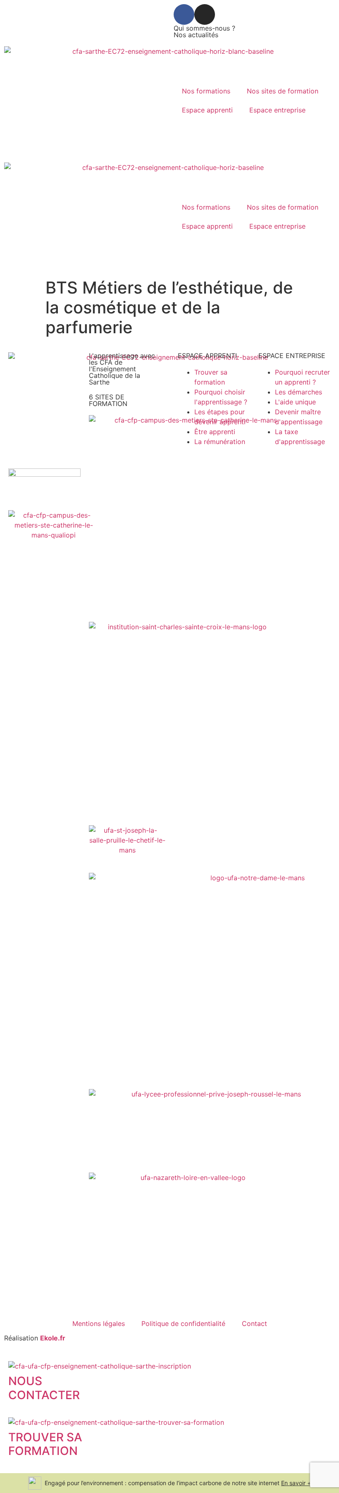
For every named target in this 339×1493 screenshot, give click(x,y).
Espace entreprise (277, 110)
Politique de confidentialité (183, 1323)
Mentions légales (98, 1323)
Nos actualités (196, 35)
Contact (254, 1323)
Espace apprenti (207, 110)
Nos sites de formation (282, 91)
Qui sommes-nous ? (204, 28)
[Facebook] (184, 14)
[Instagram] (204, 14)
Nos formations (206, 91)
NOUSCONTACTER (44, 1388)
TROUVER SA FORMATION (45, 1444)
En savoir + (296, 1482)
